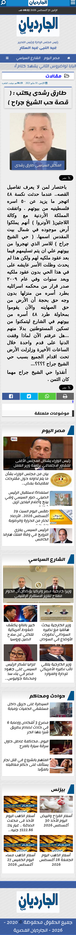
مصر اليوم (53, 430)
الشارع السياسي (46, 559)
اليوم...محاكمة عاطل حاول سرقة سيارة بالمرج (26, 744)
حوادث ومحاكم (47, 696)
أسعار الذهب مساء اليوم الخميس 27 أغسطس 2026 (20, 859)
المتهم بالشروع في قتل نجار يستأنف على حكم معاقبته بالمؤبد (26, 765)
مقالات (53, 76)
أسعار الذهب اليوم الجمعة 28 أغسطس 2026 (56, 859)
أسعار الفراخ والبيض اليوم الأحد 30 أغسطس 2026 (56, 820)
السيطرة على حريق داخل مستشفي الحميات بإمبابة (28, 707)
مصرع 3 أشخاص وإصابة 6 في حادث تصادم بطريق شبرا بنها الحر (28, 727)
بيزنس (58, 789)
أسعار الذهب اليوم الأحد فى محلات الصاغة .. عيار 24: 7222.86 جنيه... (20, 822)
